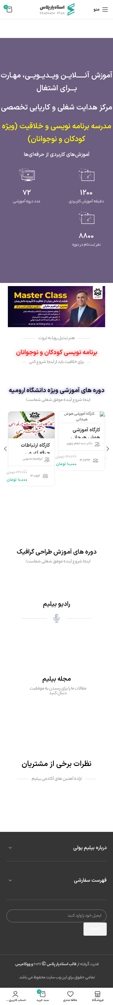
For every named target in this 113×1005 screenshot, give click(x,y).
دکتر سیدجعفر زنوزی (80, 443)
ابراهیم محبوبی (32, 459)
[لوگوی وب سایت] (56, 9)
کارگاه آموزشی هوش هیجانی (85, 433)
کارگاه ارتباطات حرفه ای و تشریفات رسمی (34, 453)
